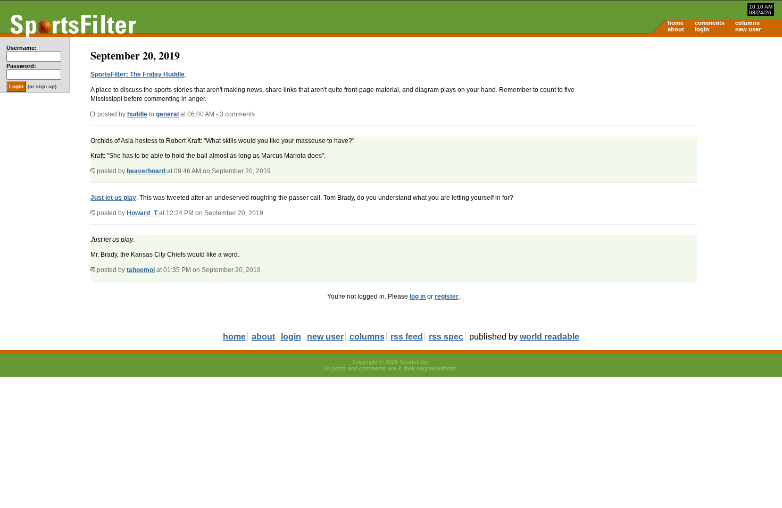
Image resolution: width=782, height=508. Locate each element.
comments (710, 23)
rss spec (446, 336)
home (676, 23)
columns (747, 23)
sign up (45, 86)
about (676, 29)
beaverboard (146, 171)
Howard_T (142, 213)
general (167, 114)
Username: (21, 48)
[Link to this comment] (92, 171)
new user (748, 29)
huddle (137, 114)
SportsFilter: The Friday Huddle (137, 74)
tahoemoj (141, 270)
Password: (21, 66)
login (702, 29)
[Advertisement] (691, 120)
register (447, 296)
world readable (549, 336)
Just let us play (113, 197)
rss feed (406, 336)
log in (418, 296)
